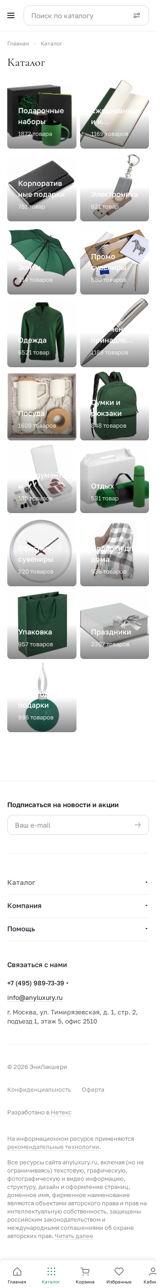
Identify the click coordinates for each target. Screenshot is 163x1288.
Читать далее (74, 1235)
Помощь (21, 928)
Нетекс (61, 1112)
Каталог (21, 882)
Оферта (93, 1089)
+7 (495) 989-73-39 (35, 983)
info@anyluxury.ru (34, 997)
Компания (24, 905)
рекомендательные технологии (53, 1146)
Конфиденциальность (39, 1089)
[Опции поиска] (137, 15)
